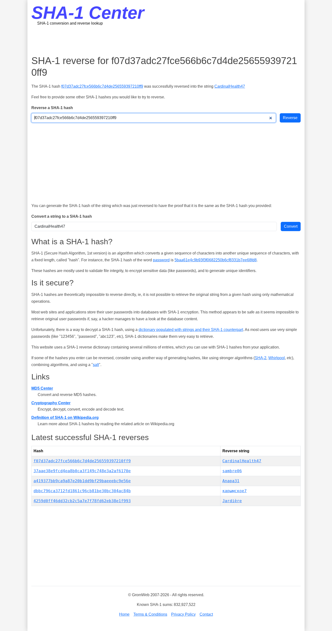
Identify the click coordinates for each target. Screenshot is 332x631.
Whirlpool (276, 358)
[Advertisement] (166, 40)
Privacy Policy (183, 614)
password (161, 260)
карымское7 (234, 491)
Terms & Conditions (150, 614)
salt (96, 365)
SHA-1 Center (87, 12)
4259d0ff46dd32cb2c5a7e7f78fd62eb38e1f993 (82, 501)
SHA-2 (260, 358)
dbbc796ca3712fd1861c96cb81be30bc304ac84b (82, 491)
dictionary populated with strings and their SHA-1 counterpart (191, 330)
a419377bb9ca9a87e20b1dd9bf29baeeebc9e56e (82, 481)
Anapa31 (230, 481)
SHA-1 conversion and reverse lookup (70, 23)
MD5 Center (42, 388)
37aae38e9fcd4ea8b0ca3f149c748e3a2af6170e (82, 471)
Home (124, 614)
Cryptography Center (50, 403)
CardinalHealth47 (229, 86)
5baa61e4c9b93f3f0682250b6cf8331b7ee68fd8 (216, 260)
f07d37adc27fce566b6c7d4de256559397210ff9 (102, 86)
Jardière (232, 501)
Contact (206, 614)
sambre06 (232, 471)
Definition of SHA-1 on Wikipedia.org (65, 417)
